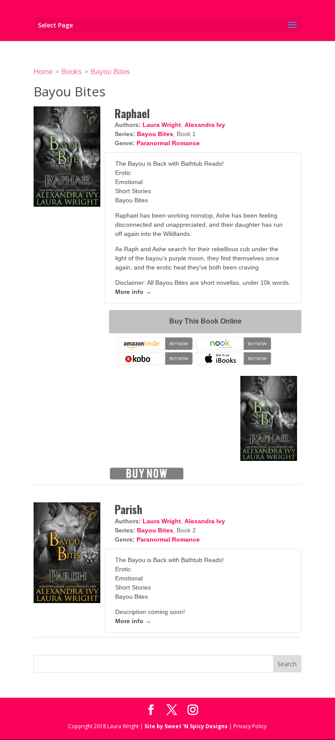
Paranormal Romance (168, 143)
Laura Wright (162, 124)
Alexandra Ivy (205, 124)
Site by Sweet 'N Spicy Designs (186, 726)
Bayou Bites (110, 72)
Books (72, 72)
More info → (133, 291)
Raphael (132, 113)
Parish (128, 509)
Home (43, 72)
